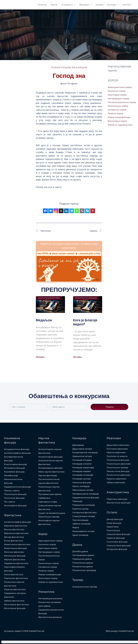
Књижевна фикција (14, 471)
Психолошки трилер (117, 467)
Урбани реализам (116, 482)
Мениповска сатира (82, 490)
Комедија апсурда (82, 460)
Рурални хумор (80, 508)
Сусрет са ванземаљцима (51, 513)
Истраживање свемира (50, 468)
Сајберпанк (44, 498)
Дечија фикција (115, 519)
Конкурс (111, 4)
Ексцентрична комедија (85, 452)
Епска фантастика (13, 540)
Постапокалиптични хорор (122, 102)
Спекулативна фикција (119, 545)
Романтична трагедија (84, 570)
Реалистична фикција (118, 471)
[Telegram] (71, 210)
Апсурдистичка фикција (16, 449)
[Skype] (87, 210)
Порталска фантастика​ (16, 578)
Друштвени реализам (118, 445)
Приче (54, 4)
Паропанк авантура (117, 499)
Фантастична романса (50, 617)
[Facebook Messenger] (50, 210)
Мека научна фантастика (51, 471)
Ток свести (9, 501)
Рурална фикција (116, 538)
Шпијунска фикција (117, 549)
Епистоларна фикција (15, 464)
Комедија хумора (81, 478)
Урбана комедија (81, 523)
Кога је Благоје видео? (85, 322)
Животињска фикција (15, 548)
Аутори (99, 4)
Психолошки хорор (118, 106)
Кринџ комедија (81, 486)
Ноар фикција (114, 523)
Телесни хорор (115, 113)
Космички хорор (116, 91)
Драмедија (78, 445)
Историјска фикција (14, 468)
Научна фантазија (47, 475)
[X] (61, 210)
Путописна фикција (14, 498)
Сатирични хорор (117, 109)
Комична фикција (81, 482)
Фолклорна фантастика (16, 604)
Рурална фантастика (15, 589)
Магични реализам (14, 552)
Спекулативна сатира (83, 516)
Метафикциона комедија (85, 493)
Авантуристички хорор (120, 87)
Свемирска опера (47, 501)
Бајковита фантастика (15, 525)
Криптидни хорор (117, 94)
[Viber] (82, 210)
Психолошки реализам (69, 67)
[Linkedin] (66, 210)
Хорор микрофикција (119, 117)
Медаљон (44, 320)
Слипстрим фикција (117, 541)
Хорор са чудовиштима (120, 124)
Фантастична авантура (118, 502)
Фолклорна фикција (14, 608)
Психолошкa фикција (15, 494)
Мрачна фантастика (14, 559)
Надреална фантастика (16, 563)
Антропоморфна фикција (17, 522)
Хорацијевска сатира (83, 531)
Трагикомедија (80, 520)
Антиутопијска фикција (50, 456)
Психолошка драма (82, 562)
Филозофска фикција (15, 505)
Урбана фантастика (14, 600)
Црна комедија (80, 535)
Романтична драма (82, 566)
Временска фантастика (16, 533)
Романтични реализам (119, 475)
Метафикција (11, 475)
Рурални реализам (116, 478)
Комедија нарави (81, 471)
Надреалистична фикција (17, 486)
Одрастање (113, 526)
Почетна (42, 4)
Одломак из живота (117, 456)
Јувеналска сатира (82, 456)
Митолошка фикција (15, 555)
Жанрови (84, 4)
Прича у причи (12, 490)
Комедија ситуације (82, 475)
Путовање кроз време (49, 494)
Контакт (127, 4)
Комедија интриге (82, 463)
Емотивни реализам (117, 449)
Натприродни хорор (118, 98)
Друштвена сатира (82, 449)
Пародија (77, 501)
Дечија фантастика (14, 537)
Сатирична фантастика (84, 512)
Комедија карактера (83, 467)
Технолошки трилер (48, 516)
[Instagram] (56, 210)
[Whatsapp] (77, 210)
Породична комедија (83, 505)
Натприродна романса (50, 598)
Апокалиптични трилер (84, 586)
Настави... (40, 357)
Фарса (75, 527)
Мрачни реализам (116, 452)
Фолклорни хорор (117, 121)
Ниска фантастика (13, 574)
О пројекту (67, 4)
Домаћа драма (80, 551)
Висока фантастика (14, 529)
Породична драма (82, 559)
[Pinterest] (92, 210)
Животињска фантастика (17, 544)
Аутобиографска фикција (17, 453)
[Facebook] (45, 210)
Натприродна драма (83, 555)
